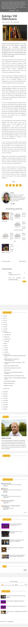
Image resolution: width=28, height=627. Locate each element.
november (6, 334)
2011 (4, 407)
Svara (24, 281)
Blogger (16, 581)
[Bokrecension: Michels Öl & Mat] (17, 236)
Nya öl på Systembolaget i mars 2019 (12, 368)
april (5, 349)
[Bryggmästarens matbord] (5, 236)
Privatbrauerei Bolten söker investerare (12, 496)
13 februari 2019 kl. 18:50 (14, 274)
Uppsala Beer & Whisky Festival (11, 365)
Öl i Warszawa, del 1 (7, 501)
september (6, 339)
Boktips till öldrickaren (9, 383)
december (6, 332)
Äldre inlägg (22, 261)
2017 (4, 394)
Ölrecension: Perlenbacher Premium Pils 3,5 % (16, 524)
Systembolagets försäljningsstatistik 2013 (15, 601)
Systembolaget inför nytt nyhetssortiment (14, 375)
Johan (8, 22)
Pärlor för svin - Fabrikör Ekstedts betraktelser (11, 506)
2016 (4, 396)
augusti (6, 341)
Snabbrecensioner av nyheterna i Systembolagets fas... (11, 359)
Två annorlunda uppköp (9, 381)
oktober (6, 337)
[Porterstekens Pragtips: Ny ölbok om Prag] (5, 247)
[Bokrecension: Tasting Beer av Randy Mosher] (17, 225)
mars (5, 352)
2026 (4, 316)
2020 (4, 329)
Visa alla (25, 512)
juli (5, 343)
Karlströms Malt (7, 483)
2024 (4, 320)
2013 (4, 402)
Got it (18, 10)
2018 (4, 391)
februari (6, 354)
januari (5, 388)
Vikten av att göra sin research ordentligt (12, 484)
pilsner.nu (5, 488)
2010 (4, 409)
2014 (4, 400)
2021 (4, 326)
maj (5, 347)
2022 (4, 324)
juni (5, 345)
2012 (4, 404)
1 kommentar (16, 22)
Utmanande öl (7, 370)
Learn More (12, 10)
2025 (4, 318)
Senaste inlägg (6, 261)
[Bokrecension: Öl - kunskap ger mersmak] (5, 216)
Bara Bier (5, 495)
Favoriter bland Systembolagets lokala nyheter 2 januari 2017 (17, 556)
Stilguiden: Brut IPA (8, 385)
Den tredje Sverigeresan (8, 508)
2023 (4, 322)
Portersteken (10, 621)
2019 (4, 331)
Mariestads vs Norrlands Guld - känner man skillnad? (17, 540)
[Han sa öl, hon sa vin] (17, 216)
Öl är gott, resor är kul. (8, 500)
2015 (4, 398)
